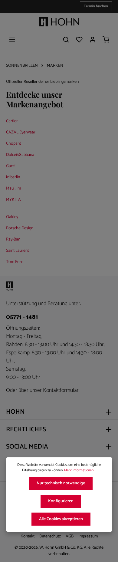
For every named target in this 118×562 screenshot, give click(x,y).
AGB (70, 536)
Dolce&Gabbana (20, 154)
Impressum (88, 536)
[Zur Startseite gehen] (59, 21)
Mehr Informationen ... (80, 470)
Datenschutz (50, 536)
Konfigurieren (61, 501)
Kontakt (27, 536)
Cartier (12, 121)
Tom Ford (14, 261)
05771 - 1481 (22, 317)
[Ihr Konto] (93, 39)
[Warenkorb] (106, 39)
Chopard (13, 143)
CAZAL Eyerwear (20, 132)
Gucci (10, 166)
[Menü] (12, 39)
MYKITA (13, 199)
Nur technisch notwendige (61, 483)
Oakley (12, 217)
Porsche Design (19, 228)
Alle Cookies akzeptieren (61, 519)
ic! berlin (13, 177)
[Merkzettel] (79, 39)
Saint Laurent (17, 250)
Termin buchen (96, 6)
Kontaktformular (61, 390)
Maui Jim (13, 188)
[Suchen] (66, 39)
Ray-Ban (13, 239)
